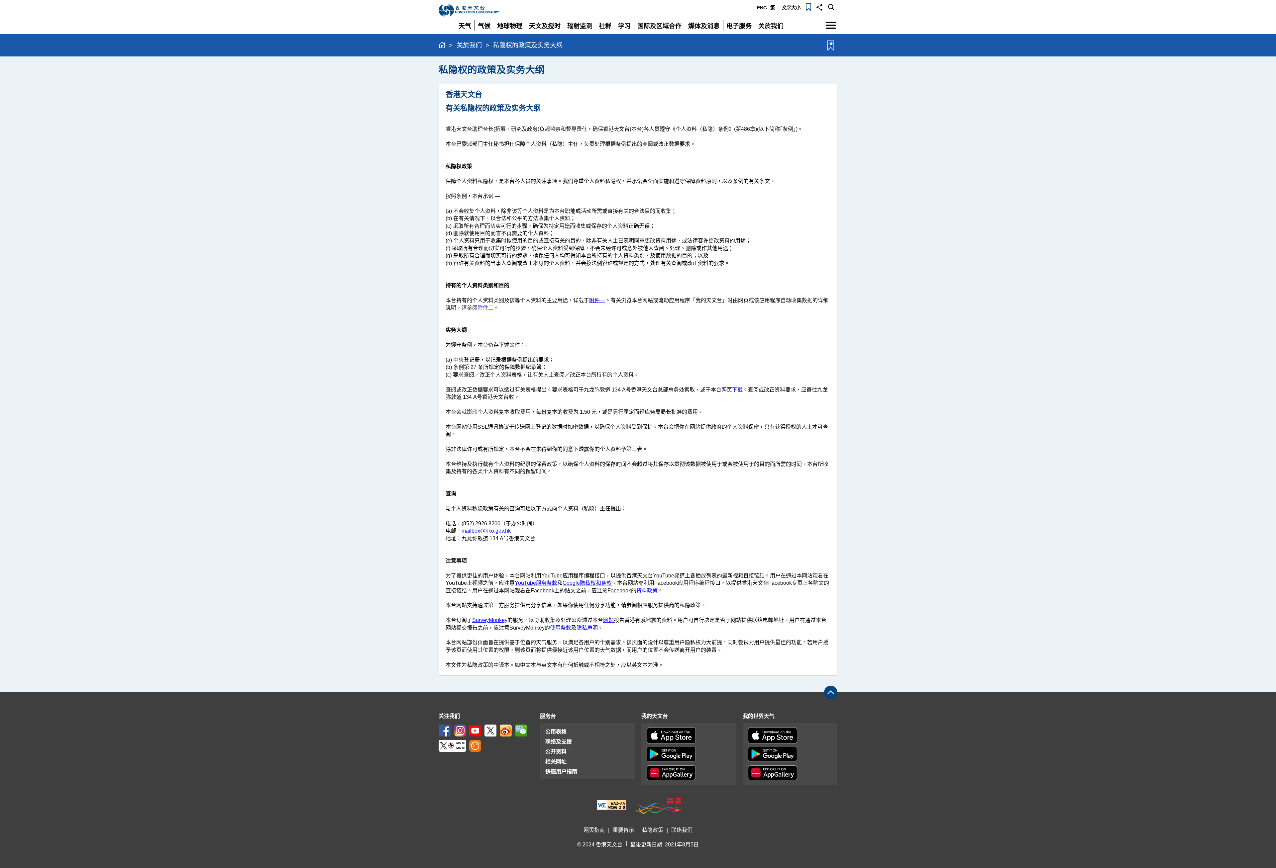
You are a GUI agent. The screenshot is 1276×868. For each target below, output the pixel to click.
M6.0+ (461, 748)
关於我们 (469, 45)
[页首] (830, 692)
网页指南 (594, 830)
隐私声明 (587, 628)
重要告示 (623, 830)
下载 (737, 389)
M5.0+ (461, 743)
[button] (819, 6)
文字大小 (791, 7)
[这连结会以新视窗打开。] (445, 730)
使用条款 (560, 628)
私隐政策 (652, 830)
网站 (608, 620)
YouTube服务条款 (536, 583)
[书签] (808, 6)
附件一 (597, 300)
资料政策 (647, 590)
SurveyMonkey (489, 620)
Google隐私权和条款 (587, 583)
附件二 (485, 307)
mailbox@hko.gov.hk (486, 531)
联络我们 (681, 830)
